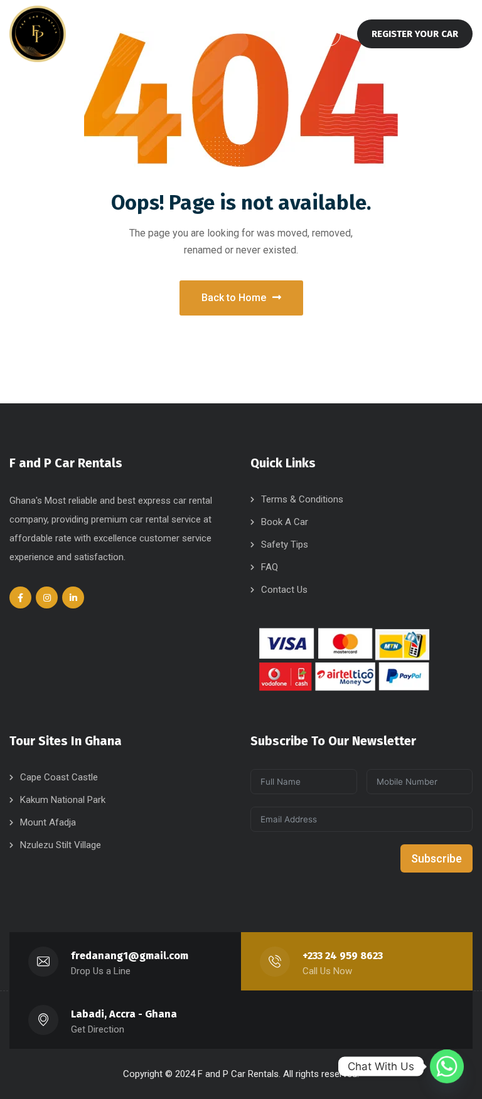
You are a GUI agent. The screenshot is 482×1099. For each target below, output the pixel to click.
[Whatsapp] (447, 1066)
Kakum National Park (62, 799)
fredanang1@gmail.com (129, 956)
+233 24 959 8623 (343, 956)
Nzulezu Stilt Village (60, 845)
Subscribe (436, 858)
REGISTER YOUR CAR (415, 34)
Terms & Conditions (302, 499)
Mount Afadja (48, 822)
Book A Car (284, 522)
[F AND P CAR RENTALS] (37, 34)
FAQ (269, 567)
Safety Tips (284, 544)
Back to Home (233, 298)
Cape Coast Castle (59, 777)
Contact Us (284, 589)
